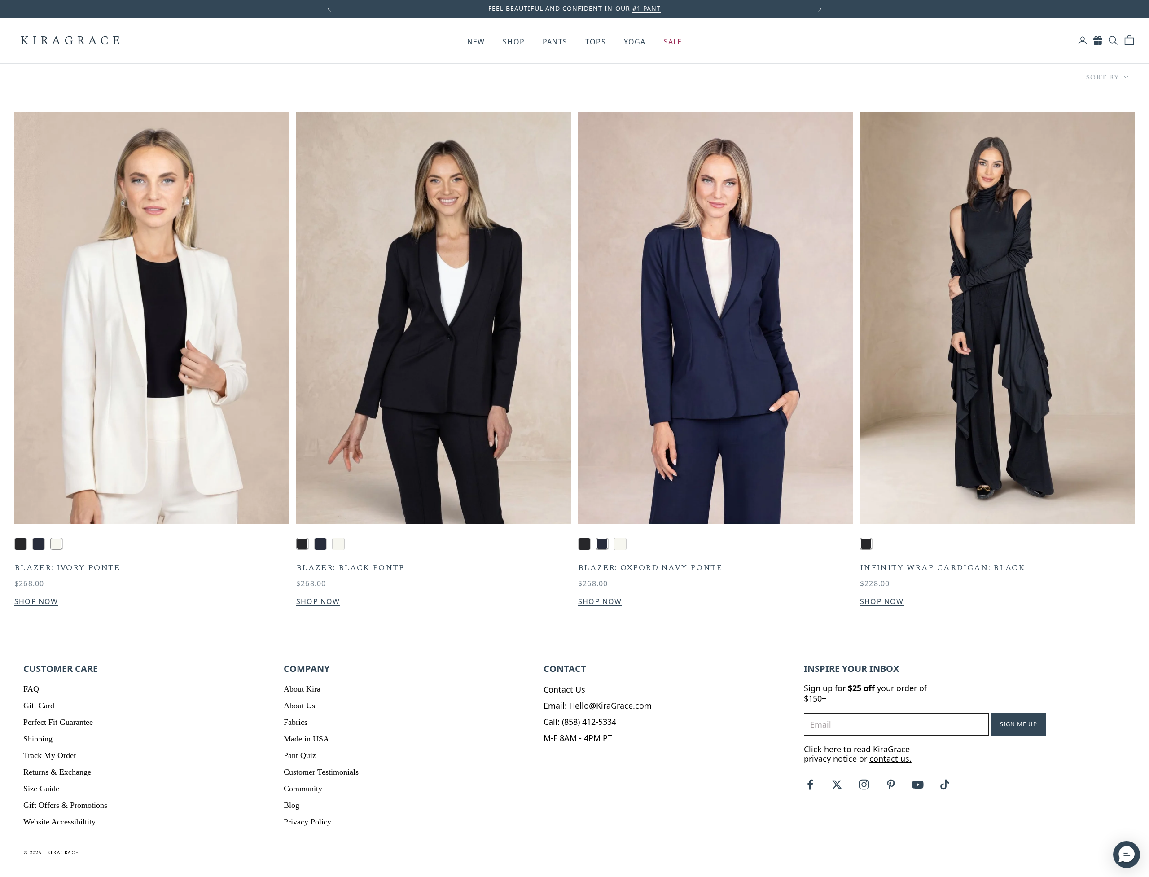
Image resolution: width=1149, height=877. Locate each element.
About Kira (302, 688)
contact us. (890, 758)
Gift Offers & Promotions (65, 805)
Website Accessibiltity (59, 821)
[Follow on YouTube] (918, 784)
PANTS (555, 42)
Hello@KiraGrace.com (610, 705)
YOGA (635, 42)
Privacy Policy (307, 821)
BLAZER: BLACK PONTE (350, 568)
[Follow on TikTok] (944, 784)
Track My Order (49, 755)
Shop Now (36, 601)
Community (303, 788)
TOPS (595, 42)
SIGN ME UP (1018, 724)
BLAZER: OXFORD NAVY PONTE (650, 568)
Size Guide (41, 788)
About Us (299, 705)
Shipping (38, 738)
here (832, 749)
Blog (291, 805)
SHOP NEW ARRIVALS (630, 8)
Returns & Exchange (57, 771)
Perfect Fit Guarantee (58, 722)
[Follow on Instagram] (864, 784)
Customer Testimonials (321, 771)
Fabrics (295, 722)
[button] (1126, 854)
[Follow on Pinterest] (891, 784)
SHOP (514, 42)
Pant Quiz (300, 755)
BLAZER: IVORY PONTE (67, 568)
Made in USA (306, 738)
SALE (673, 42)
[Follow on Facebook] (810, 784)
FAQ (31, 688)
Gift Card (38, 705)
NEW (476, 42)
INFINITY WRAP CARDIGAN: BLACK (942, 568)
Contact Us (564, 689)
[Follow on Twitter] (837, 784)
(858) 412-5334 (589, 721)
